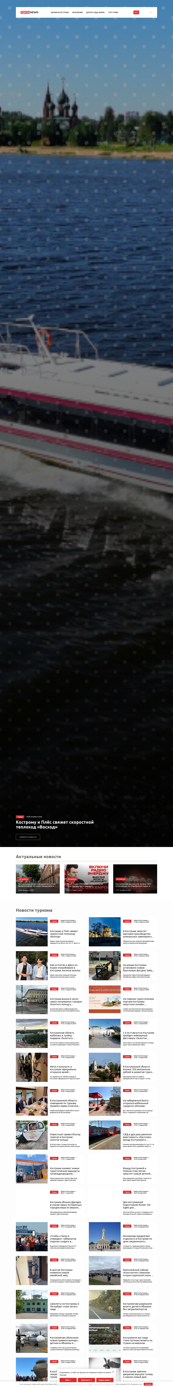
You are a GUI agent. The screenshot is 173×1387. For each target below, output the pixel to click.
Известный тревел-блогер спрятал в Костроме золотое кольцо (65, 1137)
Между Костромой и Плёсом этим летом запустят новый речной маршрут (136, 1172)
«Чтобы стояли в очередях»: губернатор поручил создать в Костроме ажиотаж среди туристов (64, 1241)
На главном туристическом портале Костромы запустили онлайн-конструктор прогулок (138, 1002)
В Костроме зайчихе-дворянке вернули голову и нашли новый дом (138, 1374)
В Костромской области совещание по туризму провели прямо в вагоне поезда (64, 1104)
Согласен (148, 1384)
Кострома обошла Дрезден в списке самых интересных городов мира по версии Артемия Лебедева (66, 1206)
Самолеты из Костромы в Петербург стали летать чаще (64, 1306)
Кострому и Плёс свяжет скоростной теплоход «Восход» (55, 824)
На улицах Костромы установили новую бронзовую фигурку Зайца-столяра (138, 969)
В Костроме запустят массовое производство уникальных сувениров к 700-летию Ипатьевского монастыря (137, 936)
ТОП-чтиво (113, 12)
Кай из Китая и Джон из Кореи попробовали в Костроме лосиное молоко (65, 968)
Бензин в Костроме (60, 12)
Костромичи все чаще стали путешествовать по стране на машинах (137, 1340)
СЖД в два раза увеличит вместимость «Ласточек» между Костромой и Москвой (137, 1138)
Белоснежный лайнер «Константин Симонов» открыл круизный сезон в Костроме (138, 1273)
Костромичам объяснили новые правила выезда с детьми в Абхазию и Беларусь (64, 1341)
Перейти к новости (28, 837)
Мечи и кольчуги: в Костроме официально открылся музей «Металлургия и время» (63, 1070)
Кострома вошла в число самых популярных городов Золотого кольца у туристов (66, 1002)
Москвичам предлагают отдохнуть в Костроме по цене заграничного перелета (137, 1240)
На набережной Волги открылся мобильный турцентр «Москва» (136, 1103)
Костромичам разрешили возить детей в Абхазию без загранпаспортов (137, 1306)
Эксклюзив (77, 12)
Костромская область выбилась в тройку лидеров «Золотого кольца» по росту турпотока (62, 1038)
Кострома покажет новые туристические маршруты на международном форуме (65, 1172)
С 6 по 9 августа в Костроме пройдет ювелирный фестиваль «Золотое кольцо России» (138, 1036)
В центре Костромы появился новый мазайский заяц (61, 1272)
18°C (136, 12)
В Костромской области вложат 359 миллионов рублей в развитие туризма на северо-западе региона (139, 1070)
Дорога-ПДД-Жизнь (95, 12)
